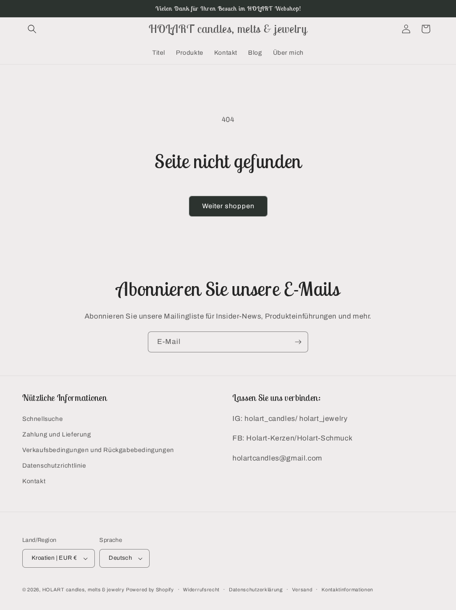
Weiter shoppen (228, 206)
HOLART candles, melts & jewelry (83, 589)
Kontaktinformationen (347, 589)
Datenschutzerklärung (256, 589)
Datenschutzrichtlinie (54, 465)
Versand (302, 589)
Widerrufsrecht (201, 589)
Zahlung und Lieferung (56, 434)
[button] (32, 29)
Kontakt (33, 481)
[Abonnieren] (298, 341)
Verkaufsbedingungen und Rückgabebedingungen (98, 450)
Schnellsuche (42, 419)
